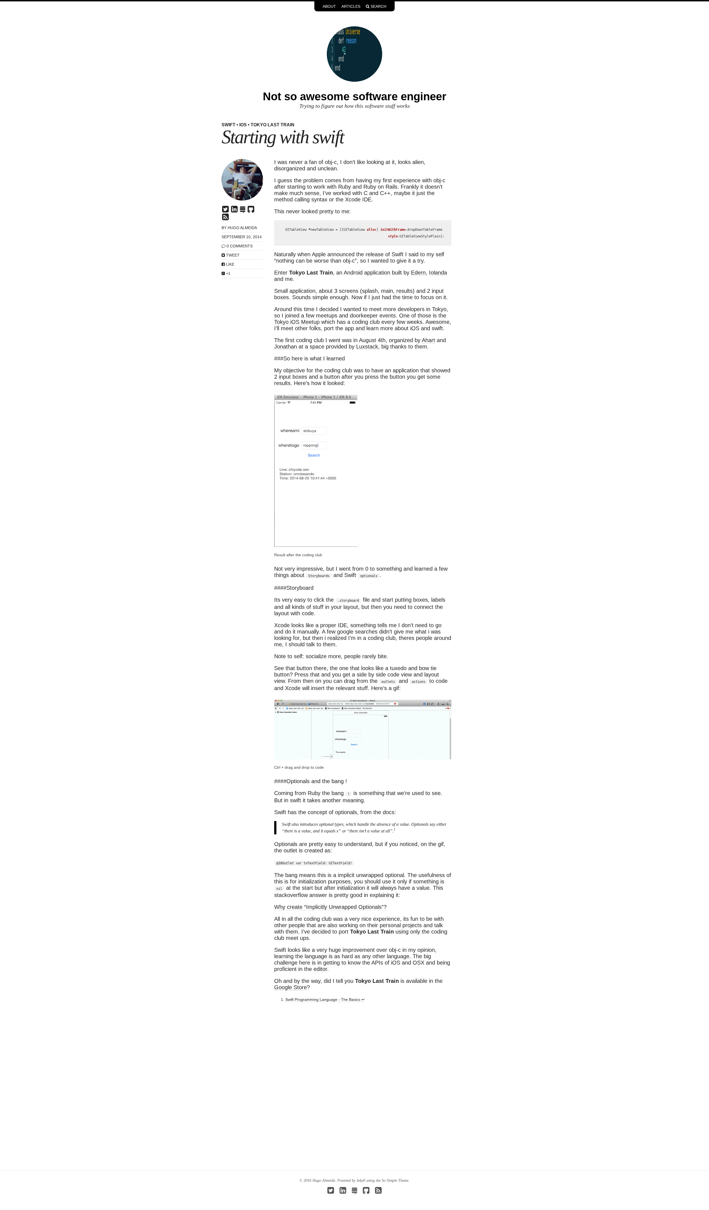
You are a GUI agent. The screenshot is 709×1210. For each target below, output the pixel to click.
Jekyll (360, 1180)
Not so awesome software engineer (354, 96)
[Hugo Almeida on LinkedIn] (234, 210)
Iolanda (438, 273)
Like (229, 264)
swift (228, 124)
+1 (227, 273)
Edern (418, 273)
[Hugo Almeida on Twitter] (225, 210)
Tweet (232, 255)
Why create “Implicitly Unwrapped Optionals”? (330, 907)
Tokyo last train (272, 124)
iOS (243, 124)
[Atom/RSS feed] (225, 218)
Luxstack (367, 346)
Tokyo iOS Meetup (297, 322)
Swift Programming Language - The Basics (322, 999)
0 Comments (240, 246)
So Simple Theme (395, 1180)
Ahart (428, 340)
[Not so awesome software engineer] (354, 53)
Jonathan (285, 346)
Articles (350, 6)
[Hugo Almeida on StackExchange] (242, 210)
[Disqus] (362, 1083)
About (329, 6)
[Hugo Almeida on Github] (251, 210)
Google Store (290, 987)
